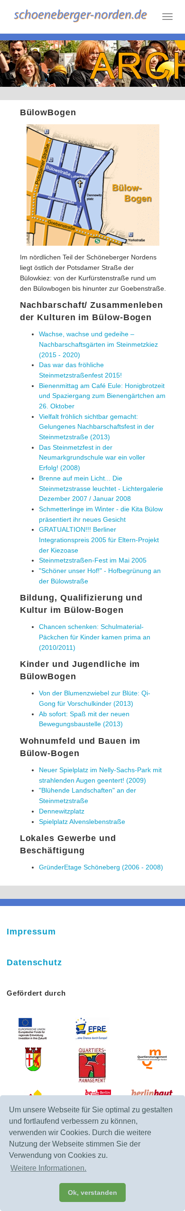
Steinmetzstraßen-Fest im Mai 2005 (93, 560)
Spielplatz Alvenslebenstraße (82, 821)
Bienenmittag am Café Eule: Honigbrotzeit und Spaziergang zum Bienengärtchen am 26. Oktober (102, 396)
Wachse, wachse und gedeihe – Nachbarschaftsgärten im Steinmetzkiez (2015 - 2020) (98, 344)
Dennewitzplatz (61, 811)
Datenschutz (34, 962)
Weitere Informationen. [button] (48, 1168)
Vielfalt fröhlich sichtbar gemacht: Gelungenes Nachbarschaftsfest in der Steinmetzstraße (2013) (96, 427)
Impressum (31, 931)
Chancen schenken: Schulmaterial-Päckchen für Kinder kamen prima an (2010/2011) (94, 637)
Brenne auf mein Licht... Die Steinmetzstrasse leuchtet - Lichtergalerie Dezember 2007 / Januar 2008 (101, 488)
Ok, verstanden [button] (92, 1192)
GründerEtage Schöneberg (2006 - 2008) (101, 867)
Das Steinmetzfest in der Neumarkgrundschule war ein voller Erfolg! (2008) (92, 457)
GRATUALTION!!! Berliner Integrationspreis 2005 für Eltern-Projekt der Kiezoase (99, 540)
